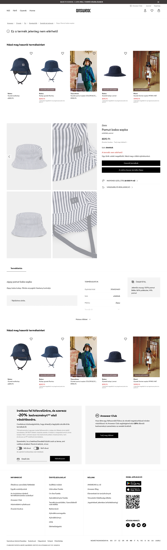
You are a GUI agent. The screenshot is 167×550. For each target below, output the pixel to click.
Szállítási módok (55, 485)
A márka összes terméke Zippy (131, 170)
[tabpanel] (83, 297)
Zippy (104, 125)
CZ (119, 541)
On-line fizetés (55, 493)
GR (123, 541)
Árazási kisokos (17, 509)
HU (131, 541)
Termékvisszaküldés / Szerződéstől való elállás (63, 503)
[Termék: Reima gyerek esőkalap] (20, 71)
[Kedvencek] (151, 10)
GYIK (51, 522)
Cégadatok (42, 541)
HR (127, 541)
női (8, 10)
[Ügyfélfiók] (145, 10)
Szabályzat (32, 541)
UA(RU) (157, 541)
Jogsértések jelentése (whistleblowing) (103, 502)
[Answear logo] (83, 10)
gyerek (23, 10)
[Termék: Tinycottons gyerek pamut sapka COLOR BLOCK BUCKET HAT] (83, 71)
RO (142, 541)
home (32, 10)
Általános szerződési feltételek (23, 485)
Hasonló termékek (131, 163)
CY (115, 541)
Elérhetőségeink (55, 526)
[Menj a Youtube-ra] (139, 525)
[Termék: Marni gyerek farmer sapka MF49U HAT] (146, 71)
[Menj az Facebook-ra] (128, 525)
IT (134, 541)
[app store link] (133, 489)
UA (152, 541)
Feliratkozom (60, 459)
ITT (27, 437)
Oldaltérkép (58, 541)
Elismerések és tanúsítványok (99, 493)
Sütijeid (50, 541)
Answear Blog (93, 489)
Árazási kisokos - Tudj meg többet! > (114, 142)
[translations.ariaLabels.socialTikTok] (144, 525)
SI (145, 541)
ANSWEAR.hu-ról (94, 485)
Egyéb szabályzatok (19, 489)
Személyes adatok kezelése (16, 541)
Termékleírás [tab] (16, 268)
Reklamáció (53, 509)
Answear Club (16, 500)
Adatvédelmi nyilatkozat (20, 504)
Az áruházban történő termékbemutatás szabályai (22, 494)
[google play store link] (133, 483)
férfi (15, 10)
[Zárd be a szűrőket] (158, 2)
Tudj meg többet (106, 435)
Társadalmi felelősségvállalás (99, 498)
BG (111, 541)
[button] (29, 156)
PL (138, 541)
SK (149, 541)
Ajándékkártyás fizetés (58, 498)
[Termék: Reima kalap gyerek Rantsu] (52, 71)
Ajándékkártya (55, 518)
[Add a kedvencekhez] (31, 53)
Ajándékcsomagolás (57, 513)
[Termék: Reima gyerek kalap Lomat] (115, 71)
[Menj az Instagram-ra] (133, 525)
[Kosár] (158, 10)
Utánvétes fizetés (56, 489)
